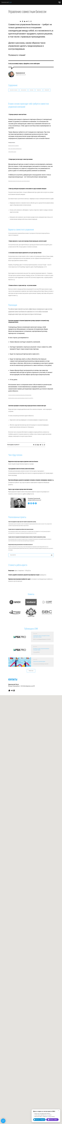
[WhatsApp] (31, 21)
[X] (29, 21)
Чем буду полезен (39, 90)
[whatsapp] (9, 690)
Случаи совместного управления (13, 90)
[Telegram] (27, 21)
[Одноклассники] (22, 21)
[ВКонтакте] (20, 21)
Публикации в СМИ (47, 90)
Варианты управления (23, 90)
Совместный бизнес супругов (12, 151)
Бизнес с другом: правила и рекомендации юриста (15, 148)
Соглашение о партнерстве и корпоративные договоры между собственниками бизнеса (19, 395)
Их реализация (31, 90)
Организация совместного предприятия (13, 145)
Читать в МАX (52, 1119)
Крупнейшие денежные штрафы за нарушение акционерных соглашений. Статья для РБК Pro (20, 398)
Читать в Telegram (40, 1119)
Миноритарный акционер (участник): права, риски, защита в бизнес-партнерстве (19, 181)
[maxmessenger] (14, 690)
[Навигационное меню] (59, 2)
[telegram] (12, 690)
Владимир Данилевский (20, 73)
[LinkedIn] (25, 21)
